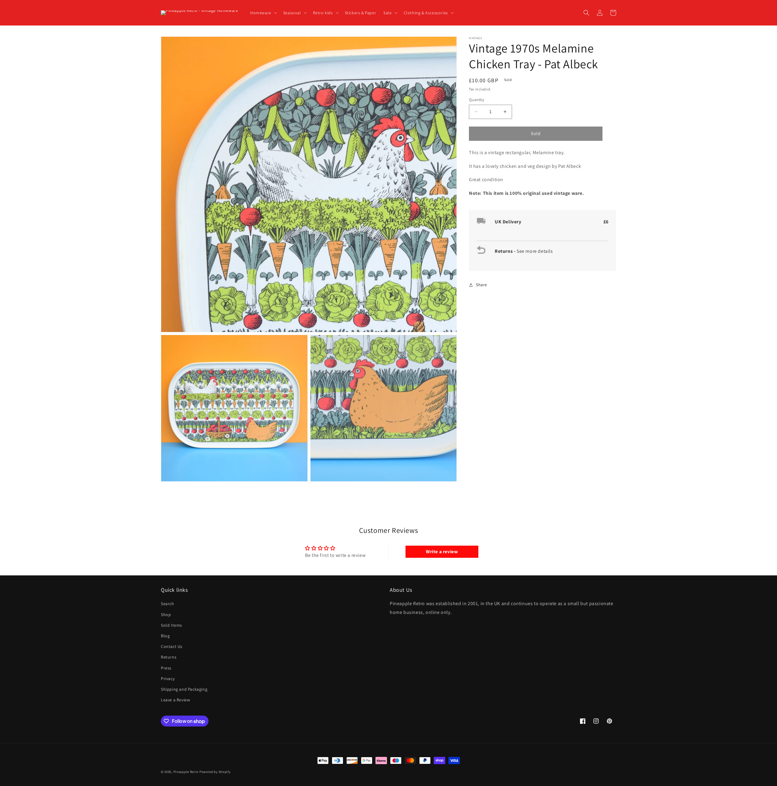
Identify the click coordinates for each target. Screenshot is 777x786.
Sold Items (171, 625)
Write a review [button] (442, 551)
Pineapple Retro (186, 772)
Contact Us (171, 646)
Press (166, 668)
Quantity (476, 99)
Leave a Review (175, 700)
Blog (165, 636)
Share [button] (481, 284)
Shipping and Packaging (184, 689)
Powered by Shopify (215, 772)
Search (167, 603)
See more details (535, 251)
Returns (168, 657)
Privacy (168, 678)
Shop (166, 614)
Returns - (506, 251)
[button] (263, 12)
